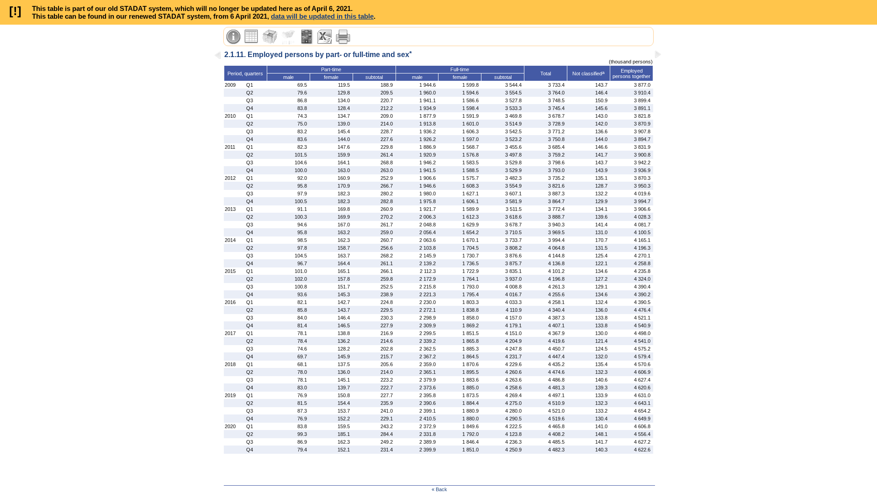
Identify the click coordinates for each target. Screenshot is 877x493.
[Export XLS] (324, 37)
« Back (439, 489)
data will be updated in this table (322, 16)
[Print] (343, 37)
